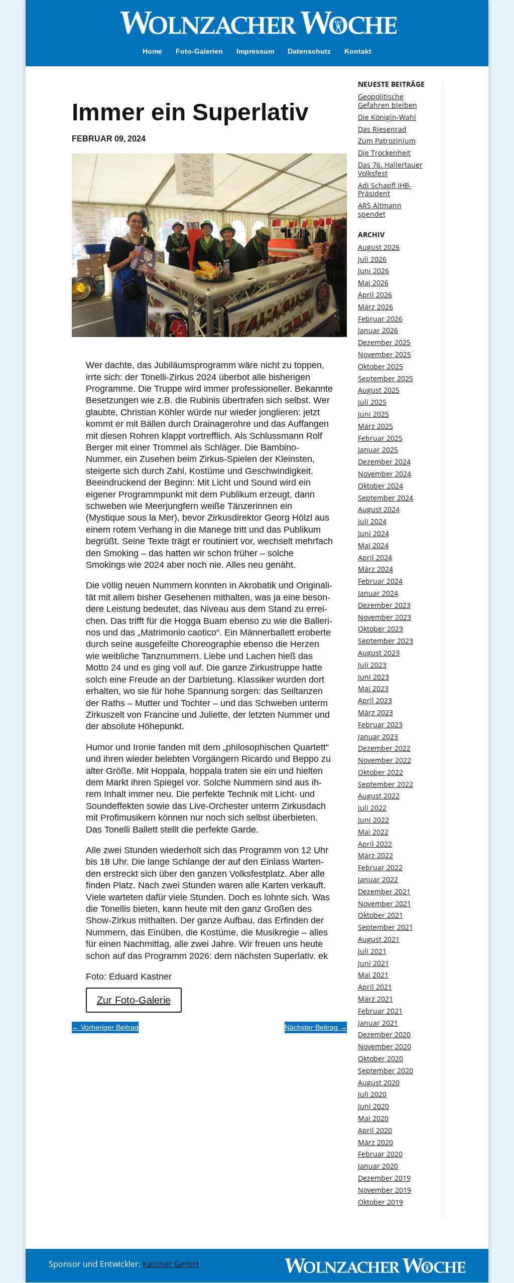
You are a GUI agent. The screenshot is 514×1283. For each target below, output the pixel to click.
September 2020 (385, 1070)
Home (152, 51)
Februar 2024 (380, 581)
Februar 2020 (380, 1154)
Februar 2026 (380, 319)
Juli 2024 (372, 521)
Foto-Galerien (199, 51)
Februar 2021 (380, 1011)
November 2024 (384, 473)
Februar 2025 (380, 438)
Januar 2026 (378, 330)
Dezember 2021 (384, 891)
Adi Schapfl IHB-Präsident (385, 190)
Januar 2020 (378, 1166)
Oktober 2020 (380, 1058)
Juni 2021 (373, 963)
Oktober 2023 (380, 628)
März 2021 (375, 999)
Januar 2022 (378, 879)
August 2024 (379, 509)
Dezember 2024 (384, 461)
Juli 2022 (372, 808)
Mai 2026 (373, 282)
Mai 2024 (373, 545)
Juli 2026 (372, 259)
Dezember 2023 (384, 605)
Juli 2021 (372, 951)
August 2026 (379, 247)
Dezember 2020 (384, 1034)
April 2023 (375, 700)
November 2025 (384, 354)
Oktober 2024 (380, 486)
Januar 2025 (378, 449)
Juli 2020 (372, 1094)
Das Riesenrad (382, 129)
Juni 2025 (373, 414)
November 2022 (384, 760)
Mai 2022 (373, 832)
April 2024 (375, 557)
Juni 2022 (373, 820)
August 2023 (379, 653)
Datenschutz (309, 51)
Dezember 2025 (384, 342)
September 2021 (385, 927)
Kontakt (357, 51)
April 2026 (375, 294)
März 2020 (375, 1142)
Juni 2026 (373, 270)
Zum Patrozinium (387, 140)
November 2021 (384, 903)
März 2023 (375, 712)
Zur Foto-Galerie (134, 1000)
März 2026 (375, 306)
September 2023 (385, 641)
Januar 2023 (378, 736)
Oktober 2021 (380, 915)
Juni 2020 (373, 1106)
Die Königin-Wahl (387, 117)
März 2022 (375, 855)
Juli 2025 (372, 402)
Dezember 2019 (384, 1178)
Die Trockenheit (384, 152)
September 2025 (385, 378)
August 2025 (379, 390)
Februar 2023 (380, 724)
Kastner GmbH (171, 1263)
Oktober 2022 (380, 772)
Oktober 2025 (380, 366)
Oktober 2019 (380, 1202)
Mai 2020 (373, 1118)
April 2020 (375, 1130)
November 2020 (384, 1046)
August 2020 (379, 1082)
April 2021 (375, 987)
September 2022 (385, 784)
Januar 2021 (378, 1023)
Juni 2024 (373, 533)
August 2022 (379, 795)
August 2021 (379, 939)
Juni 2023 (373, 677)
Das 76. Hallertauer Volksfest (390, 169)
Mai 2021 (373, 975)
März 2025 (375, 426)
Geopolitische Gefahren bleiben (387, 101)
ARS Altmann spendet (380, 210)
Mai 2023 (373, 688)
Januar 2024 (378, 593)
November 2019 (384, 1190)
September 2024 (385, 498)
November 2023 (384, 617)
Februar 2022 (380, 867)
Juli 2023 (372, 665)
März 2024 (375, 569)
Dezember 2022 (384, 748)
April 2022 (375, 844)
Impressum (255, 51)
